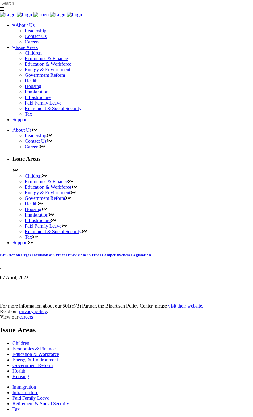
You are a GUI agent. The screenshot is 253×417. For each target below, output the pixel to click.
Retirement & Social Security (40, 403)
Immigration (24, 387)
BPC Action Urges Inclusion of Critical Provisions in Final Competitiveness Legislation (75, 255)
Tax (16, 409)
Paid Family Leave (30, 398)
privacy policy (33, 311)
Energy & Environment (35, 359)
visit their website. (185, 305)
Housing (20, 376)
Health (18, 371)
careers (26, 317)
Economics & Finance (34, 348)
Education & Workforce (35, 354)
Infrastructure (25, 392)
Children (20, 343)
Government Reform (32, 365)
